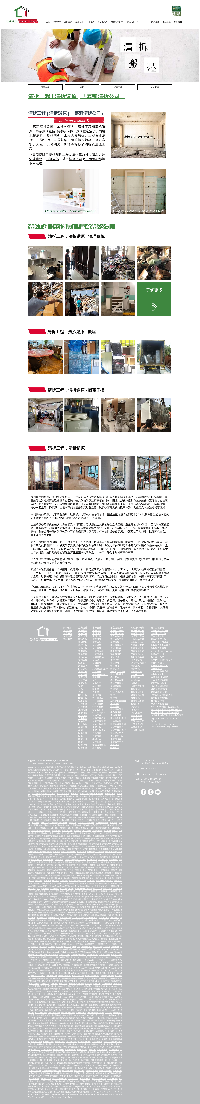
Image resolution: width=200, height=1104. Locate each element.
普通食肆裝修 (137, 701)
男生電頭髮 (82, 891)
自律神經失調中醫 (44, 1044)
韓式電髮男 (103, 891)
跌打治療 (105, 1031)
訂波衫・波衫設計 (40, 973)
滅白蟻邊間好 (60, 836)
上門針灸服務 (112, 1079)
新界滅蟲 (88, 904)
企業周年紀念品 (64, 992)
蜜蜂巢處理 (104, 839)
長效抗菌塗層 (56, 902)
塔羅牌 (73, 820)
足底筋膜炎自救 (66, 1073)
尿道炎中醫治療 (39, 1060)
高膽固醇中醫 (93, 1047)
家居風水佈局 (47, 802)
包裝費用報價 (36, 915)
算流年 (50, 804)
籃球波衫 (65, 944)
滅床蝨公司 (58, 833)
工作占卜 (108, 812)
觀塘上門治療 (71, 1087)
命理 (111, 786)
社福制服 (40, 944)
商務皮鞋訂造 (78, 960)
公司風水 (92, 791)
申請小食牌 (136, 727)
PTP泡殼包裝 (92, 910)
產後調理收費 (62, 1063)
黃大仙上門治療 (51, 1089)
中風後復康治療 (113, 1015)
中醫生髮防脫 (82, 1050)
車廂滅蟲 (54, 849)
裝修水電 (96, 733)
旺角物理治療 (89, 1065)
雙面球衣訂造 (51, 976)
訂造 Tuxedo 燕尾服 (38, 952)
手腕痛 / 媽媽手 (53, 1073)
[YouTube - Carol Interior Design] (158, 792)
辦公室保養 (97, 710)
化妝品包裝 (42, 783)
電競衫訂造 (99, 968)
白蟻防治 (107, 833)
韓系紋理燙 (107, 889)
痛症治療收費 (81, 1013)
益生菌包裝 (114, 918)
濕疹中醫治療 (68, 1026)
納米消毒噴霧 (76, 854)
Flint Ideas (40, 767)
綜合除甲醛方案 (110, 899)
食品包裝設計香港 (108, 904)
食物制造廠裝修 (158, 648)
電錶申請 (114, 657)
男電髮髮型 (69, 894)
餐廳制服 (43, 941)
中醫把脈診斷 (50, 1039)
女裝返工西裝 (104, 955)
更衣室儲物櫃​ (120, 590)
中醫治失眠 (90, 1073)
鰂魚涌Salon (69, 860)
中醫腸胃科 (35, 1023)
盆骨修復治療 (70, 1050)
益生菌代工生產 (86, 928)
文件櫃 (58, 611)
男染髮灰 (118, 881)
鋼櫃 (67, 611)
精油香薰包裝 (110, 907)
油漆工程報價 (99, 721)
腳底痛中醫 (45, 981)
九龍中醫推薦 (47, 1071)
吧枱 (133, 600)
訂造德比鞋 (106, 957)
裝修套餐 (96, 748)
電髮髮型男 (49, 894)
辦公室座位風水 (48, 794)
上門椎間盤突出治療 (37, 1084)
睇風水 (64, 788)
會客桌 (100, 600)
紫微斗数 (111, 804)
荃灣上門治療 (83, 1087)
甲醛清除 (150, 559)
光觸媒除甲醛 (53, 899)
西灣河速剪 (41, 865)
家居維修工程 (117, 639)
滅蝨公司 (107, 831)
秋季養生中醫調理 (51, 1076)
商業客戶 (63, 904)
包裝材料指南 (42, 918)
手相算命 (51, 817)
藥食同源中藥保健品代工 (57, 931)
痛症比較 (48, 978)
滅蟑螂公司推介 (68, 839)
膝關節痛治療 (40, 1005)
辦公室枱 (123, 600)
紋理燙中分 (44, 891)
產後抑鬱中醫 (65, 1060)
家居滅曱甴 (96, 844)
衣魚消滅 (46, 841)
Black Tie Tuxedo (53, 952)
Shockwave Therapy (50, 1097)
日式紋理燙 (34, 891)
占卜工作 (116, 812)
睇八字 (70, 802)
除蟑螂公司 (86, 839)
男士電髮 (49, 868)
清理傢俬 (35, 159)
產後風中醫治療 (96, 1058)
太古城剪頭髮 (80, 860)
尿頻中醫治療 (55, 1047)
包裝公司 (92, 786)
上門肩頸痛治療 (73, 1081)
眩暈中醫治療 (77, 1034)
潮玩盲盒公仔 (114, 999)
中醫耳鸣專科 (65, 1034)
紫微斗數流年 (37, 807)
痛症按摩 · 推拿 (73, 1010)
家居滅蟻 (34, 844)
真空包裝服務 (83, 786)
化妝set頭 (52, 886)
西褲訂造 (71, 939)
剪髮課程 (114, 870)
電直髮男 (74, 883)
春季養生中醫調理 (114, 1073)
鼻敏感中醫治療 (56, 1036)
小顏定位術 (35, 1050)
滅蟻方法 (63, 828)
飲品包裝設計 (85, 907)
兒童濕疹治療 (102, 1050)
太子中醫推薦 (97, 1063)
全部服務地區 (60, 986)
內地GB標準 (113, 915)
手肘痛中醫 (44, 984)
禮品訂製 (74, 780)
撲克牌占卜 (45, 815)
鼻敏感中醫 (103, 978)
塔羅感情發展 (83, 812)
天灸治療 (77, 1031)
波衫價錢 (51, 947)
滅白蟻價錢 (71, 836)
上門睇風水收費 (107, 799)
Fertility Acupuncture (81, 1094)
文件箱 (90, 611)
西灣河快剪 (114, 862)
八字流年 (101, 802)
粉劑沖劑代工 (86, 926)
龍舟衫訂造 (69, 970)
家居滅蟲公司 (102, 841)
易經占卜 (102, 817)
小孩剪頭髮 (43, 875)
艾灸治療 (40, 1039)
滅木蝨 (115, 831)
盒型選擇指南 (36, 912)
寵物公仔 (46, 1002)
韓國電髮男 (113, 891)
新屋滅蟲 (90, 852)
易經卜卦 (111, 817)
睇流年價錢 (41, 804)
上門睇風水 (86, 788)
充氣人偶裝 (96, 992)
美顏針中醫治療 (90, 1060)
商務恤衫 (74, 955)
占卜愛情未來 (71, 812)
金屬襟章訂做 (88, 986)
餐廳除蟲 (103, 846)
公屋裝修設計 (137, 648)
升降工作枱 (39, 778)
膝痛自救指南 (79, 1071)
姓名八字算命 (88, 807)
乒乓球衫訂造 (78, 968)
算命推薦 (101, 810)
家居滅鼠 (115, 844)
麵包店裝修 (136, 715)
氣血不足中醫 (50, 1063)
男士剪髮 (80, 865)
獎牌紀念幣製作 (51, 992)
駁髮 (38, 889)
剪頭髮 (99, 854)
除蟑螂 (78, 839)
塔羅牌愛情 (62, 823)
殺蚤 (86, 833)
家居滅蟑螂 (106, 844)
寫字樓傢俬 (116, 597)
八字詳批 (102, 804)
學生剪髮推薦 (116, 875)
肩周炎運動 (117, 1071)
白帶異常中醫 (88, 1055)
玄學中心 (33, 788)
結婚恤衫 (82, 955)
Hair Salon (113, 854)
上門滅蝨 (71, 844)
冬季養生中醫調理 (67, 1076)
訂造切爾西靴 (44, 960)
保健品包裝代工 (59, 915)
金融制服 (84, 941)
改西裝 (43, 957)
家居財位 (108, 788)
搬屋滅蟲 (58, 854)
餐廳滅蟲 (95, 846)
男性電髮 (73, 891)
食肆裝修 (135, 698)
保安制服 (59, 941)
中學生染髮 (99, 878)
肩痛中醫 (82, 981)
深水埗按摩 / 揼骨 (68, 1013)
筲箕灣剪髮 (63, 862)
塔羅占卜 (81, 820)
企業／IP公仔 (80, 1002)
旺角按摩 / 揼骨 (54, 1013)
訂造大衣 (79, 952)
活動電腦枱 (103, 590)
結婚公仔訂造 (49, 997)
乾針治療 (102, 1015)
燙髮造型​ (77, 870)
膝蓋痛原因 (33, 1073)
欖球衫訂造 (109, 968)
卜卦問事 (93, 812)
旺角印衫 (75, 965)
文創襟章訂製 (55, 989)
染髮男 (119, 878)
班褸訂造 (67, 947)
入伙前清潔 (118, 497)
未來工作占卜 (33, 815)
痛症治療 (90, 1002)
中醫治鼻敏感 (101, 1073)
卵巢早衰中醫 (112, 1055)
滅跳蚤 (101, 897)
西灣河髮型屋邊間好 (90, 857)
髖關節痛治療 (55, 1007)
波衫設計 (42, 947)
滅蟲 (54, 825)
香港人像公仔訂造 (38, 999)
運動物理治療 (34, 770)
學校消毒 (107, 902)
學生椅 (42, 590)
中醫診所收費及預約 (74, 986)
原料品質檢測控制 (60, 923)
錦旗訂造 (39, 992)
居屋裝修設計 (137, 654)
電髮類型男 (59, 894)
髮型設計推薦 (70, 865)
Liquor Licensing (118, 701)
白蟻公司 (90, 836)
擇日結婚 (92, 815)
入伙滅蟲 (50, 854)
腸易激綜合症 (43, 1036)
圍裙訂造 (114, 936)
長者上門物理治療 (59, 1079)
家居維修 (82, 712)
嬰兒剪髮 (63, 889)
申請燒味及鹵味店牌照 (162, 695)
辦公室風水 (82, 791)
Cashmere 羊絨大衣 (91, 952)
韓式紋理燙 (97, 889)
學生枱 (57, 778)
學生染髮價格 (110, 878)
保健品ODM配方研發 (90, 920)
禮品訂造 (65, 780)
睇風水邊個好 (74, 788)
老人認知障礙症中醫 (81, 1028)
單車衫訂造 (89, 970)
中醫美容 (96, 984)
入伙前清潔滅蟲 (39, 854)
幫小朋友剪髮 (104, 875)
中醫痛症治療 (38, 978)
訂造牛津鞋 (96, 957)
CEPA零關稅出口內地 (94, 923)
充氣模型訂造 (107, 992)
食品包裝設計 (85, 783)
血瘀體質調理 (36, 1042)
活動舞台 (75, 590)
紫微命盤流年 (58, 807)
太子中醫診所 (36, 986)
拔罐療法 (107, 1018)
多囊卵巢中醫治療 (64, 1055)
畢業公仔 (38, 1002)
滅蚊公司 (107, 828)
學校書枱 (77, 778)
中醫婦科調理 (79, 1021)
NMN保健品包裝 (90, 918)
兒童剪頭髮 (61, 875)
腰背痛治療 (109, 1002)
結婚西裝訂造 (40, 949)
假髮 (84, 870)
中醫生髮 (110, 976)
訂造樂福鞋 (117, 957)
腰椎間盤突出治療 (106, 1005)
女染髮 (84, 894)
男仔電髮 (66, 883)
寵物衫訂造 (97, 947)
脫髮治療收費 (73, 1063)
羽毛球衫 (79, 944)
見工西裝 (88, 949)
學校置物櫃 (140, 590)
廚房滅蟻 (87, 844)
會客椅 (111, 600)
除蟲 (104, 825)
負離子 (49, 870)
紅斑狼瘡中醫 (91, 1026)
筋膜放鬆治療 (114, 1010)
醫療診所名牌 (102, 989)
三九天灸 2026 (83, 1039)
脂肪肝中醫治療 (72, 1044)
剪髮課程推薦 (40, 873)
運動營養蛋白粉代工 (68, 934)
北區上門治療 (70, 1092)
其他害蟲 (115, 897)
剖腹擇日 (113, 815)
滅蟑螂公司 (56, 839)
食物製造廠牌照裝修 (161, 645)
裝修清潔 (49, 497)
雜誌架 (100, 611)
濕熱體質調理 (116, 1076)
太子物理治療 (109, 1063)
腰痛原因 (57, 1071)
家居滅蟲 (74, 841)
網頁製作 (57, 770)
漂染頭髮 (105, 868)
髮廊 (47, 857)
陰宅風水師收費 (96, 794)
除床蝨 (50, 833)
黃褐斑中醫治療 (44, 1058)
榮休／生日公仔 (57, 1002)
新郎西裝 (50, 949)
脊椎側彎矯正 (80, 1015)
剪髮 (93, 854)
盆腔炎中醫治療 (82, 1058)
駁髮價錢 (45, 889)
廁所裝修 (96, 648)
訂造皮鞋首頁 (86, 957)
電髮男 (52, 883)
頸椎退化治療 (79, 1073)
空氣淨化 (74, 902)
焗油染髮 (58, 878)
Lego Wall (138, 586)
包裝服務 (107, 780)
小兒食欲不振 (66, 1028)
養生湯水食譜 (95, 1039)
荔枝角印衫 (84, 965)
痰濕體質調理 (104, 1076)
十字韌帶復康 (53, 1018)
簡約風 (95, 666)
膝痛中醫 (63, 981)
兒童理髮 (70, 875)
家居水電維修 (117, 630)
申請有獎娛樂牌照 (159, 704)
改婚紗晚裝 (64, 957)
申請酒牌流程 (117, 709)
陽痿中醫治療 (110, 1023)
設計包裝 (115, 780)
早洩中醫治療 (87, 1023)
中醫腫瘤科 (47, 1031)
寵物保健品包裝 (72, 907)
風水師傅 (58, 796)
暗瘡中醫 (82, 978)
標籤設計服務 (83, 912)
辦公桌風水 (36, 794)
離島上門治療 (82, 1092)
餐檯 (102, 607)
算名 (74, 804)
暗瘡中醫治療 (80, 1026)
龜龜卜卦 (47, 820)
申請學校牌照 (117, 683)
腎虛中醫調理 (98, 1023)
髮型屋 (41, 857)
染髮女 (78, 894)
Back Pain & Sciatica (65, 1094)
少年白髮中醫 (67, 1047)
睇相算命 (42, 817)
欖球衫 (100, 944)
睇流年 (32, 804)
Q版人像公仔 (67, 999)
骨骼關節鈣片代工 (93, 931)
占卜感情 (60, 812)
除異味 (82, 902)
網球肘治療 (61, 1005)
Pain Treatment (39, 1094)
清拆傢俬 (52, 159)
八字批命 (93, 804)
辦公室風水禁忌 (104, 791)
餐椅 (49, 607)
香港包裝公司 (103, 786)
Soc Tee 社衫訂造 (105, 963)
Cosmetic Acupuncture (98, 1094)
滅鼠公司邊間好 (37, 831)
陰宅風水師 (84, 794)
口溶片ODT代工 (99, 926)
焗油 (48, 873)
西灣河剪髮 (76, 857)
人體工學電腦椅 (66, 600)
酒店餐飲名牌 (90, 989)
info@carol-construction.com (154, 774)
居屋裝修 (82, 707)
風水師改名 (34, 810)
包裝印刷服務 (95, 912)
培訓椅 (40, 600)
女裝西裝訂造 (92, 955)
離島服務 (96, 904)
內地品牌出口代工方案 (107, 934)
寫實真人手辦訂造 (90, 994)
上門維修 (82, 710)
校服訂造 (32, 944)
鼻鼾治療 (92, 1050)
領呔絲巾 (79, 939)
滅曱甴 (113, 836)
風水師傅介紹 (69, 796)
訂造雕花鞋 (55, 960)
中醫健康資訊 (107, 984)
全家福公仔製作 (102, 997)
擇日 (76, 815)
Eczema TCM (112, 1094)
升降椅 (50, 600)
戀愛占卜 (72, 823)
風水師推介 (41, 799)
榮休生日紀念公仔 (87, 997)
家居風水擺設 (97, 788)
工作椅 (88, 773)
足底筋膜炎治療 (73, 1005)
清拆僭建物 (92, 159)
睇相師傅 (72, 817)
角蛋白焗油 (55, 873)
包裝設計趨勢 (65, 918)
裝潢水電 (96, 736)
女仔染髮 (102, 894)
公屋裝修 (82, 704)
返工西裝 (96, 949)
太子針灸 (36, 1065)
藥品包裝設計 (59, 907)
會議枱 (100, 775)
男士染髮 (47, 881)
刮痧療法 (115, 1018)
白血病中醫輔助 (96, 1028)
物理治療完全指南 (79, 1018)
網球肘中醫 (72, 981)
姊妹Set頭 (90, 886)
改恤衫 (56, 957)
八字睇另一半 (90, 802)
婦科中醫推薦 (85, 1063)
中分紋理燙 (54, 891)
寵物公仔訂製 (73, 997)
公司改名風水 (58, 810)
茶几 (141, 600)
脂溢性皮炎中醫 (113, 1044)
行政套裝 (95, 939)
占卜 (35, 812)
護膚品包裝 (52, 783)
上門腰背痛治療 (59, 1081)
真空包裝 (72, 786)
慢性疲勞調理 (100, 1034)
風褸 (88, 770)
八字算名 (79, 810)
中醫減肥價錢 (108, 1036)
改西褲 (49, 957)
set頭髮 (65, 886)
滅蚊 (92, 828)
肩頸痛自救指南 (92, 1071)
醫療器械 (74, 767)
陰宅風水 (74, 794)
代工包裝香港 (60, 912)
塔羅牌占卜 (91, 820)
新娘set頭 (81, 886)
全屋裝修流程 (99, 745)
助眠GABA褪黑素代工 (50, 934)
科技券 (65, 770)
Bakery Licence (117, 671)
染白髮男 (82, 881)
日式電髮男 (93, 891)
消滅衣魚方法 (65, 841)
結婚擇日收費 (103, 815)
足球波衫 (56, 944)
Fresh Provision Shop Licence (164, 727)
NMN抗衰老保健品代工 (55, 928)
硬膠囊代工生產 (62, 926)
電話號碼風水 (110, 794)
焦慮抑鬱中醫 (88, 1034)
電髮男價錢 (39, 894)
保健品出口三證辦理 (76, 923)
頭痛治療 (84, 1005)
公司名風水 (69, 810)
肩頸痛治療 (99, 1002)
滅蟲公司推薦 (84, 825)
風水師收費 (93, 796)
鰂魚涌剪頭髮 (36, 860)
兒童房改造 (97, 654)
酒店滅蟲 (55, 904)
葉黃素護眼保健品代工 (102, 928)
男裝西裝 (54, 939)
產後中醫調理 (79, 1052)
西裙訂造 (87, 939)
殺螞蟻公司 (85, 828)
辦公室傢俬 (100, 597)
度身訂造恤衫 (64, 955)
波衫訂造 (48, 944)
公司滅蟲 (67, 846)
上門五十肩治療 (115, 1081)
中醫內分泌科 (58, 1031)
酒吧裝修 (135, 710)
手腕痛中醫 (105, 981)
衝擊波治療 (35, 1015)
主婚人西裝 (67, 949)
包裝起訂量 (47, 915)
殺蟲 (117, 825)
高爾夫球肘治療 (51, 1010)
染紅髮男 (64, 881)
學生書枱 (86, 778)
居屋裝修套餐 (137, 651)
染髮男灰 (109, 881)
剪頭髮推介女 (112, 865)
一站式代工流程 (106, 920)
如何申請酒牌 (117, 692)
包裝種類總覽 (48, 912)
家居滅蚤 (54, 844)
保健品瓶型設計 (56, 910)
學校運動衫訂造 (88, 973)
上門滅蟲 (66, 854)
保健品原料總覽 (39, 928)
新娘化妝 (98, 886)
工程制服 (68, 941)
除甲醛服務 (37, 852)
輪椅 (89, 767)
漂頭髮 (98, 868)
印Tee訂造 (42, 963)
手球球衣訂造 (55, 968)
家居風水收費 (81, 799)
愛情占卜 (44, 823)
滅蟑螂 (47, 839)
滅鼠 (114, 828)
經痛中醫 (112, 978)
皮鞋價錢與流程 (113, 960)
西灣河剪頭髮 (65, 857)
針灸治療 (99, 1018)
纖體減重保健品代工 (77, 931)
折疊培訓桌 (85, 775)
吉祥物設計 (76, 992)
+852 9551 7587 (147, 761)
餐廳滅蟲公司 (114, 846)
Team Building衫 (75, 973)
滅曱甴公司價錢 (37, 839)
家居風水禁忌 (71, 791)
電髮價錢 (36, 883)
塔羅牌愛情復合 (102, 823)
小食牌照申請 (137, 730)
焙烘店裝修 (136, 712)
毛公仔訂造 (117, 994)
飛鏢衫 (115, 944)
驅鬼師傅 (68, 815)
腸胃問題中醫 (92, 978)
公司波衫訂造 (62, 973)
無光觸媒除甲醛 (66, 899)
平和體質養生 (71, 1042)
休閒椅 (91, 607)
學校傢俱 (55, 773)
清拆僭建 (75, 159)
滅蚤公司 (92, 833)
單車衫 (87, 944)
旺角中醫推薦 (77, 1065)
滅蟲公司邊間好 (71, 825)
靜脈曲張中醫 (109, 1028)
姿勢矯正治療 (92, 1015)
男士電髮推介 (60, 868)
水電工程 (96, 727)
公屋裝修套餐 (137, 645)
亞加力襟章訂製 (101, 986)
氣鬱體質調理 (48, 1042)
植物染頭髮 (41, 870)
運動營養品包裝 (97, 907)
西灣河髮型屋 (105, 857)
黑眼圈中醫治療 (104, 1060)
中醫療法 (56, 978)
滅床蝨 (44, 833)
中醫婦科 (72, 984)
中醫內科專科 (63, 1023)
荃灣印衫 (103, 965)
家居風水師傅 (53, 799)
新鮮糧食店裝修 (158, 639)
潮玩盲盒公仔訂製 (36, 997)
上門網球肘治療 (69, 1084)
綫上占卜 (111, 820)
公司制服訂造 (80, 963)
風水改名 (118, 807)
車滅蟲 (62, 849)
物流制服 (76, 941)
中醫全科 (53, 1023)
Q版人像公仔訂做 (75, 994)
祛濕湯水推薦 (107, 1039)
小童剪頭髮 (33, 875)
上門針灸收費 (97, 1084)
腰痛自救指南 (67, 1071)
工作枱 (161, 600)
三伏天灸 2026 (70, 1039)
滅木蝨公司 (35, 833)
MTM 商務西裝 (39, 955)
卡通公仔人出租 (39, 994)
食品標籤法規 (101, 915)
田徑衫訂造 (79, 970)
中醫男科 (80, 984)
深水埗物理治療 (35, 1068)
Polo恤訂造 (96, 770)
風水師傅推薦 (81, 796)
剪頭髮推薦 (108, 873)
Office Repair (98, 712)
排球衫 (72, 944)
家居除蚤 (62, 844)
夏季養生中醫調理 (36, 1076)
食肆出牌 (114, 666)
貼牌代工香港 (107, 912)
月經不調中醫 (36, 1055)
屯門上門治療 (95, 1087)
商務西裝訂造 (78, 949)
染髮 (76, 868)
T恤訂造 (63, 936)
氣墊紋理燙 (64, 891)
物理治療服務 (107, 767)
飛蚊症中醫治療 (110, 1042)
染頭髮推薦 (90, 868)
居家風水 (56, 788)
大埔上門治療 (38, 1089)
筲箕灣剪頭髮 (42, 862)
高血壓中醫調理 (70, 1036)
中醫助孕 (110, 1021)
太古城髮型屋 (92, 860)
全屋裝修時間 (137, 642)
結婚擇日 (83, 815)
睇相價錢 (33, 817)
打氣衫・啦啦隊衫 (38, 976)
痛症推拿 (83, 1010)
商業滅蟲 (58, 846)
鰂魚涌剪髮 (59, 860)
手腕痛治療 (51, 1005)
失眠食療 (38, 1026)
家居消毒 (66, 902)
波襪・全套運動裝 (92, 976)
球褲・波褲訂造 (78, 976)
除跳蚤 (80, 833)
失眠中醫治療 (67, 1021)
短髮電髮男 (93, 883)
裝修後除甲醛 (97, 899)
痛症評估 (62, 1010)
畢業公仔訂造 (61, 997)
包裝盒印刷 (63, 786)
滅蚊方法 (99, 828)
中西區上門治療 (64, 1089)
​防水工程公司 (157, 627)
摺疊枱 (63, 590)
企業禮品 (49, 780)
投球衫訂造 (37, 970)
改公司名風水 (46, 810)
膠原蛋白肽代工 (72, 928)
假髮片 (96, 870)
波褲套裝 (34, 947)
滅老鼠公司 (56, 831)
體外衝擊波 (45, 1015)
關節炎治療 (39, 1010)
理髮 (120, 854)
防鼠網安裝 (86, 831)
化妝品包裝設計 (64, 783)
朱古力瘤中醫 (100, 1055)
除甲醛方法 (111, 849)
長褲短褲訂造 (92, 963)
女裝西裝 (46, 939)
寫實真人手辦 (78, 999)
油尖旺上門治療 (113, 1089)
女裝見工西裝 (116, 955)
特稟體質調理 (60, 1042)
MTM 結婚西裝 (52, 955)
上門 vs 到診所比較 (45, 1087)
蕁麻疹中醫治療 (80, 1047)
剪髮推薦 (99, 873)
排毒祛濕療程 (95, 1031)
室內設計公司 (137, 633)
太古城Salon (103, 860)
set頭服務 (72, 886)
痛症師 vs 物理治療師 (95, 1013)
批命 (87, 804)
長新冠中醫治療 (113, 1034)
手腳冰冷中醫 (108, 1058)
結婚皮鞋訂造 (66, 960)
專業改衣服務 (34, 957)
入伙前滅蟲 (99, 852)
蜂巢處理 (95, 839)
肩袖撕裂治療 (65, 1018)
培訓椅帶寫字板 (104, 773)
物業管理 (38, 904)
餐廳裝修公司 (137, 695)
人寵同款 (106, 947)
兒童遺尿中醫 (36, 1031)
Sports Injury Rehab (65, 1097)
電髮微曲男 (83, 883)
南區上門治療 (100, 1089)
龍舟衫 (93, 944)
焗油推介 (64, 873)
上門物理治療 (34, 1079)
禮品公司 (57, 780)
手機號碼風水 (40, 796)
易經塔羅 (65, 820)
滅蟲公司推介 (96, 825)
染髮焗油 (50, 878)
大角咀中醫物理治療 (96, 1068)
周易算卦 (93, 817)
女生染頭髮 (92, 894)
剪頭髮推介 (90, 873)
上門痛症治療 (46, 1079)
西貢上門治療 (59, 1092)
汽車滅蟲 (46, 849)
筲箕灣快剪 (104, 862)
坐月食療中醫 (77, 1060)
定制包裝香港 (71, 912)
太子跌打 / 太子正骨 (49, 1065)
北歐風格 (96, 671)
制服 (72, 770)
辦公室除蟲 (86, 846)
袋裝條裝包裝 (68, 910)
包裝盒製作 (53, 786)
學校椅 (108, 778)
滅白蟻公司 (81, 836)
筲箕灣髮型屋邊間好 (77, 862)
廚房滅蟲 (79, 844)
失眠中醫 (65, 978)
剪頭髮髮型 (59, 865)
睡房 (80, 741)
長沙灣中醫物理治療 (79, 1068)
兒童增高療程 (114, 1050)
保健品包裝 (108, 783)
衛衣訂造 (81, 936)
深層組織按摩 (102, 1010)
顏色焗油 (66, 878)
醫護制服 (34, 941)
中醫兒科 (88, 984)
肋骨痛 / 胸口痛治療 (91, 1007)
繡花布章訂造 (114, 986)
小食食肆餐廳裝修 (159, 671)
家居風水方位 (58, 791)
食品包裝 (75, 783)
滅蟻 (56, 828)
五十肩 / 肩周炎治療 (108, 1007)
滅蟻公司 (71, 828)
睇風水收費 (36, 802)
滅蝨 (94, 831)
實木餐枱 (138, 607)
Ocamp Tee (76, 947)
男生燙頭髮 (87, 889)
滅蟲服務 (47, 825)
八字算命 (67, 804)
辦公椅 (158, 597)
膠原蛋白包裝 (104, 918)
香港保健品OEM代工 (72, 920)
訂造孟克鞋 (33, 960)
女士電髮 (69, 868)
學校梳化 (88, 590)
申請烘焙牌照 (117, 674)
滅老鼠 (48, 831)
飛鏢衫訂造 (59, 970)
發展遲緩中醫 (54, 1028)
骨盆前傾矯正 (43, 1007)
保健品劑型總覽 (48, 926)
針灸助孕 (46, 1026)
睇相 (120, 815)
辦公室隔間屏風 (66, 604)
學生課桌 (94, 778)
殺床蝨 (73, 833)
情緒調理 (44, 1023)
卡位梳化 (130, 597)
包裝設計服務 (72, 915)
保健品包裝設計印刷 (44, 923)
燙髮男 (70, 889)
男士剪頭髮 (101, 865)
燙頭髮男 (78, 889)
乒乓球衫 (107, 944)
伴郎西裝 (58, 949)
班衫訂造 (59, 947)
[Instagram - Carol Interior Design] (151, 792)
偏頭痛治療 (93, 1005)
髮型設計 (50, 865)
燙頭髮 (70, 870)
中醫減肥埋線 (96, 1036)
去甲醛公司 (42, 559)
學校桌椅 (115, 778)
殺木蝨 (67, 833)
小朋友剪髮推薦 (81, 875)
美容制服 (101, 941)
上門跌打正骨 (46, 1081)
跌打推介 (114, 1031)
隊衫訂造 (52, 973)
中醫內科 (54, 984)
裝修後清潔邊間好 (68, 852)
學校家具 (63, 773)
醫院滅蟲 (46, 904)
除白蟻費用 (49, 836)
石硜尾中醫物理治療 (114, 1068)
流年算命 (118, 802)
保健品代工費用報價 (111, 923)
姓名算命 (77, 807)
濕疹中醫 (73, 978)
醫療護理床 (96, 767)
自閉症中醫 (43, 1028)
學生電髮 (45, 883)
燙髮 (65, 870)
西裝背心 (104, 939)
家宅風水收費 (60, 802)
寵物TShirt (115, 947)
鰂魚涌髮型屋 (48, 860)
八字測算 (109, 810)
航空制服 (118, 941)
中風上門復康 (73, 1079)
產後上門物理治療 (99, 1079)
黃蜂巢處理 (114, 839)
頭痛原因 (42, 1073)
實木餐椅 (58, 607)
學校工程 (112, 586)
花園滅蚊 (50, 846)
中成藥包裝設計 (46, 907)
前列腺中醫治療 (84, 1042)
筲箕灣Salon (53, 862)
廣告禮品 (82, 780)
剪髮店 (105, 854)
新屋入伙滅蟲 (110, 852)
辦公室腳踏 (113, 611)
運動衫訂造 (69, 963)
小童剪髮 (118, 873)
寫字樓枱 (69, 775)
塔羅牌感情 (38, 825)
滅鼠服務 (77, 831)
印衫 (78, 770)
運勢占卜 (42, 812)
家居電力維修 (117, 633)
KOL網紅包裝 (45, 920)
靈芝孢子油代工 (40, 931)
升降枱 (35, 604)
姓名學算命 (100, 807)
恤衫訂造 (98, 936)
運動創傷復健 (56, 1015)
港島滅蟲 (71, 904)
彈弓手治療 (56, 1052)
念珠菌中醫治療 (37, 1063)
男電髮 (59, 883)
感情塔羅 (113, 823)
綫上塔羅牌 (102, 820)
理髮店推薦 (33, 857)
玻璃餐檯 (112, 607)
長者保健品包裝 (42, 910)
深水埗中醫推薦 (115, 1065)
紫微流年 (47, 807)
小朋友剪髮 (93, 875)
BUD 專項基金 (109, 770)
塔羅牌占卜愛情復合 (86, 823)
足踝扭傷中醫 (34, 984)
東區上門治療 (88, 1089)
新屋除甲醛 (47, 852)
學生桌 (70, 778)
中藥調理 (60, 1039)
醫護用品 (49, 767)
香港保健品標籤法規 (87, 915)
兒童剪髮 (52, 875)
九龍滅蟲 (80, 904)
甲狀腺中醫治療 (53, 1060)
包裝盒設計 (43, 786)
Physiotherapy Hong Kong (98, 1092)
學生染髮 (89, 878)
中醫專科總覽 (44, 1021)
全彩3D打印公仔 (105, 994)
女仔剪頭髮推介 (39, 868)
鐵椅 (82, 607)
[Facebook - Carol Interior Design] (143, 792)
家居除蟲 (112, 841)
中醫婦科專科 (56, 1026)
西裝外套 (62, 939)
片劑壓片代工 (74, 926)
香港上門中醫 (48, 986)
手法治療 (108, 1013)
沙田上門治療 (59, 1087)
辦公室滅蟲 (76, 846)
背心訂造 (106, 936)
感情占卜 (51, 812)
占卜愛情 (53, 823)
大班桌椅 (83, 604)
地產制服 (93, 941)
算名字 (80, 804)
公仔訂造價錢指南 (53, 999)
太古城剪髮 (113, 860)
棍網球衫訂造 (48, 970)
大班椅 (106, 604)
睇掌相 (64, 817)
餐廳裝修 (135, 704)
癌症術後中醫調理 (107, 1047)
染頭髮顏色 (115, 868)
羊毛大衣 (103, 952)
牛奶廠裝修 (136, 718)
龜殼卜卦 (56, 820)
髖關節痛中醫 (116, 981)
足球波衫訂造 (114, 965)
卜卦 (101, 812)
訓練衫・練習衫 (64, 976)
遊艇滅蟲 (38, 849)
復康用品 (66, 767)
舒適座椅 (71, 607)
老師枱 (53, 590)
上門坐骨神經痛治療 (100, 1081)
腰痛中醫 (55, 981)
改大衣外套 (74, 957)
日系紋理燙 (117, 889)
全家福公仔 (69, 1002)
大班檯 (95, 604)
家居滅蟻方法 (44, 844)
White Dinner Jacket (68, 952)
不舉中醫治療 (75, 1023)
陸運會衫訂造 (101, 973)
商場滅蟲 (115, 902)
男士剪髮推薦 (90, 865)
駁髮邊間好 (54, 889)
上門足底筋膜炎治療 (54, 1084)
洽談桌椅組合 (86, 600)
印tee (83, 770)
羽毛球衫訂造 (67, 968)
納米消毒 (86, 854)
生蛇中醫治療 (84, 1044)
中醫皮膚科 (63, 984)
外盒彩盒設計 (80, 910)
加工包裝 (34, 786)
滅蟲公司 (60, 825)
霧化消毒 (34, 902)
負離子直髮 (57, 870)
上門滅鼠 (42, 846)
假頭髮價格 (104, 870)
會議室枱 (107, 775)
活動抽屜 (78, 611)
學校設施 (157, 586)
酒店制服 (51, 941)
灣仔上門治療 (77, 1089)
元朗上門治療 (107, 1087)
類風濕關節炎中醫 (98, 1044)
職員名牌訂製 (67, 989)
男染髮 (31, 881)
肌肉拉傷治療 (67, 1007)
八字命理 (118, 786)
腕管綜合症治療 (44, 1052)
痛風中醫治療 (41, 1034)
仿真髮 (90, 870)
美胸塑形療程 (58, 1050)
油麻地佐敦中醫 (35, 1071)
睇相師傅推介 (83, 817)
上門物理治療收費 (83, 1084)
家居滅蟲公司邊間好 (88, 841)
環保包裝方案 (53, 918)
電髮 (30, 883)
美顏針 (103, 976)
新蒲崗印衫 (94, 965)
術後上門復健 (85, 1079)
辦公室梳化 (145, 597)
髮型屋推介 (54, 857)
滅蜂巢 (39, 841)
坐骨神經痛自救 (105, 1071)
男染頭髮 (38, 881)
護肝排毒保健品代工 (109, 931)
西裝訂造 (38, 939)
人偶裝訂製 (86, 992)
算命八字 (58, 804)
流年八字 (109, 802)
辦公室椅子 (79, 773)
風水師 (50, 796)
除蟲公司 (110, 825)
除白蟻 (114, 833)
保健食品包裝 (97, 783)
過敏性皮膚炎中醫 (105, 1026)
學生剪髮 (32, 878)
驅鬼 (62, 815)
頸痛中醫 (36, 981)
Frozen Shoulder (51, 1094)
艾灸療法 (85, 1031)
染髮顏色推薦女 (113, 894)
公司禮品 (91, 780)
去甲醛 (85, 849)
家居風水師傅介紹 (67, 799)
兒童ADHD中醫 (58, 1044)
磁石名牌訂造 (78, 989)
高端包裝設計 (77, 918)
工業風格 (96, 677)
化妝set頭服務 (42, 886)
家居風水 (47, 788)
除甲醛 (137, 531)
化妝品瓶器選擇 (104, 910)
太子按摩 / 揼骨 (41, 1013)
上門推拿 (36, 1081)
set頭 (59, 886)
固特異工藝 (89, 960)
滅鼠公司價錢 (67, 831)
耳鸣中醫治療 (53, 1034)
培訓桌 (150, 600)
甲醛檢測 (77, 899)
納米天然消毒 (44, 902)
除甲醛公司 (76, 849)
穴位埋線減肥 (46, 1050)
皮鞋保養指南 (100, 960)
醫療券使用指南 (110, 1084)
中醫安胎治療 (57, 1058)
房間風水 (35, 791)
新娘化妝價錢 (108, 886)
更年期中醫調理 (49, 1055)
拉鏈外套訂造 (57, 965)
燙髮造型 (114, 883)
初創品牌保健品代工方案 (87, 934)
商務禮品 (99, 780)
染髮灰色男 (100, 881)
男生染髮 (55, 881)
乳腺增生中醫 (69, 1058)
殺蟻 (78, 828)
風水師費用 (103, 796)
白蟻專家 (105, 836)
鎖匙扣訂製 (113, 989)
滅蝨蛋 (100, 831)
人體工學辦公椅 (51, 775)
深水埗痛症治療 (48, 1068)
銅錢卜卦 (38, 820)
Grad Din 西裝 (107, 949)
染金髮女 (42, 897)
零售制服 (109, 941)
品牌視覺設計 (57, 920)
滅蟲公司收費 (48, 828)
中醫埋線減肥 (97, 1042)
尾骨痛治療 (78, 1007)
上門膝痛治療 (85, 1081)
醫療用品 (58, 767)
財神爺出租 (62, 994)
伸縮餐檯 (125, 607)
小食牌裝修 (156, 668)
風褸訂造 (89, 936)
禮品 (43, 780)
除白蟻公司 (39, 836)
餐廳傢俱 (36, 607)
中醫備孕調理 (91, 1052)
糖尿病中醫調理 (84, 1036)
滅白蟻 (100, 833)
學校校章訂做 (43, 989)
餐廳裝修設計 (137, 692)
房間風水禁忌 (46, 791)
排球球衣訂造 (43, 968)
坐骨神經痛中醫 (93, 981)
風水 (40, 788)
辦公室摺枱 (47, 604)
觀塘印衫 (67, 965)
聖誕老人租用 (52, 994)
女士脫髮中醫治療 (105, 1052)
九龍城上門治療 (46, 1092)
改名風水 (109, 807)
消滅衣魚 (54, 841)
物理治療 (83, 767)
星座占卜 (54, 815)
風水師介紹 (114, 796)
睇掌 (58, 817)
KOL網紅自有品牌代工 (49, 936)
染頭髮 (82, 868)
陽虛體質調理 (92, 1076)
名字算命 (69, 807)
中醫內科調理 (55, 1021)
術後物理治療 (68, 1015)
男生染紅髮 (73, 881)
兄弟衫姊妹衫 (86, 947)
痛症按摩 (92, 1010)
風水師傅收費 (94, 799)
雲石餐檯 (151, 607)
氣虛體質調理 (80, 1076)
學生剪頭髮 (41, 878)
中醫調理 (90, 1018)
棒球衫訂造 (89, 968)
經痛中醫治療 (91, 1021)
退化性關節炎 (67, 1052)
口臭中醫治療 (43, 1047)
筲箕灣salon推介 (92, 862)
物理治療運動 (46, 770)
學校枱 (64, 778)
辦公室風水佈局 (63, 794)
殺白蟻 (98, 836)
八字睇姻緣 (78, 802)
